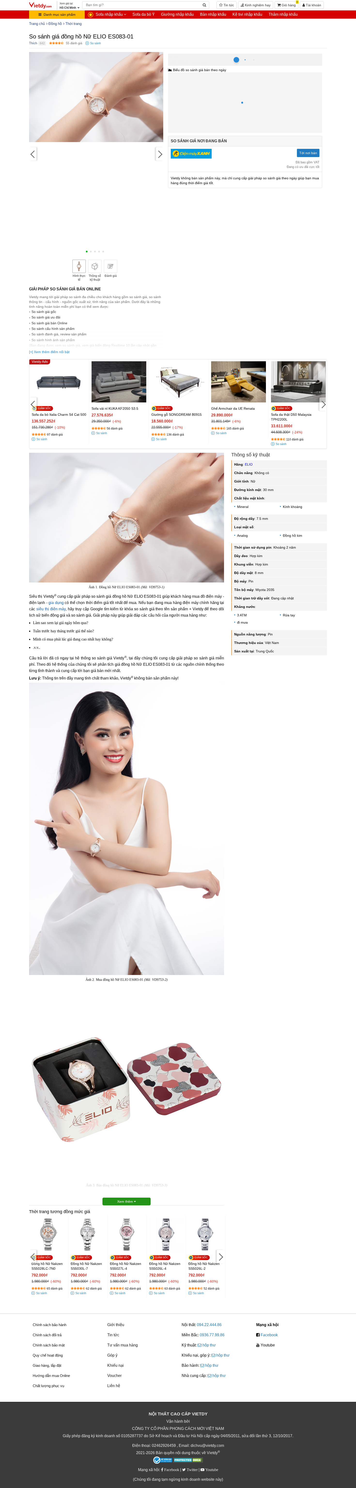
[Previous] (32, 154)
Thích (33, 43)
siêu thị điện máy (51, 609)
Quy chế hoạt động (48, 1355)
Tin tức (228, 5)
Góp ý (112, 1355)
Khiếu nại (115, 1365)
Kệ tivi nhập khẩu (247, 14)
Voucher (114, 1376)
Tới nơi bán (308, 153)
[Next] (159, 154)
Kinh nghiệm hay (257, 5)
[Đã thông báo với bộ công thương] (162, 1460)
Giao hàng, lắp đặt (47, 1365)
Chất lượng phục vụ (48, 1386)
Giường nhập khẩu (177, 14)
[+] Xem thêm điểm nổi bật (49, 352)
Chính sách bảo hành (49, 1325)
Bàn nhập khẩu (213, 14)
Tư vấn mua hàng (122, 1345)
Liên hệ (113, 1386)
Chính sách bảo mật (49, 1345)
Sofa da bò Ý (143, 14)
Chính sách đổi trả (47, 1335)
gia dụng (55, 603)
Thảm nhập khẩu (283, 14)
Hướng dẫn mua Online (51, 1376)
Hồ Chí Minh (189, 56)
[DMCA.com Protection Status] (188, 1461)
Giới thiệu (115, 1325)
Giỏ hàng (289, 4)
